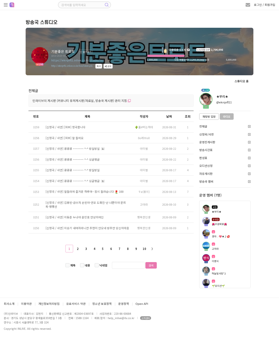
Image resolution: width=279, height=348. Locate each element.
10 (144, 249)
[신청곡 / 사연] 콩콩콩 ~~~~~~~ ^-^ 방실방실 (73, 149)
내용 (87, 265)
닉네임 (103, 265)
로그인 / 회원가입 (264, 5)
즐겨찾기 (86, 51)
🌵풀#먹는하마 (144, 127)
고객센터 (145, 318)
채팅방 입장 (209, 116)
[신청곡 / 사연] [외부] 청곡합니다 (65, 127)
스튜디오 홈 (242, 81)
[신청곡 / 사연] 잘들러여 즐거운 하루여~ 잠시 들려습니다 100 (85, 191)
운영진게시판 (207, 142)
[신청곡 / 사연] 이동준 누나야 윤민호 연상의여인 (75, 217)
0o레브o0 (144, 138)
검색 (151, 265)
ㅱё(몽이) (144, 192)
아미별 (144, 149)
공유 (109, 66)
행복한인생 (144, 217)
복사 (99, 66)
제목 (73, 265)
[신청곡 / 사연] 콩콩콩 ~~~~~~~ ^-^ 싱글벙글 (73, 159)
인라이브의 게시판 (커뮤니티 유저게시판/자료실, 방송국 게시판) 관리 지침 (80, 100)
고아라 (144, 204)
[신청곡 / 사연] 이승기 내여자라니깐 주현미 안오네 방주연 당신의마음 (87, 228)
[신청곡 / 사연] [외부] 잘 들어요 (65, 138)
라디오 (226, 116)
